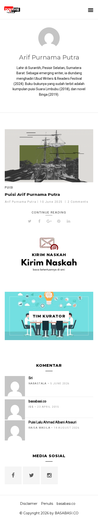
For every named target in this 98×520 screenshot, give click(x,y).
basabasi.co (66, 503)
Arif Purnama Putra (49, 57)
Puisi (9, 187)
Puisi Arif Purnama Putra (32, 194)
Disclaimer (28, 503)
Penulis (47, 503)
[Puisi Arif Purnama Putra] (49, 155)
